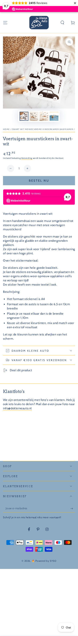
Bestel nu (39, 180)
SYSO (53, 560)
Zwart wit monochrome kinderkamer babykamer (42, 129)
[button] (62, 22)
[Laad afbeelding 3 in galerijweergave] (44, 116)
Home (6, 129)
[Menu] (5, 22)
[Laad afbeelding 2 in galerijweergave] (34, 116)
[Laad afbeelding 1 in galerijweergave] (24, 116)
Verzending (26, 158)
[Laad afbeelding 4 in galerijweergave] (54, 116)
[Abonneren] (72, 508)
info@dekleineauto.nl (17, 408)
